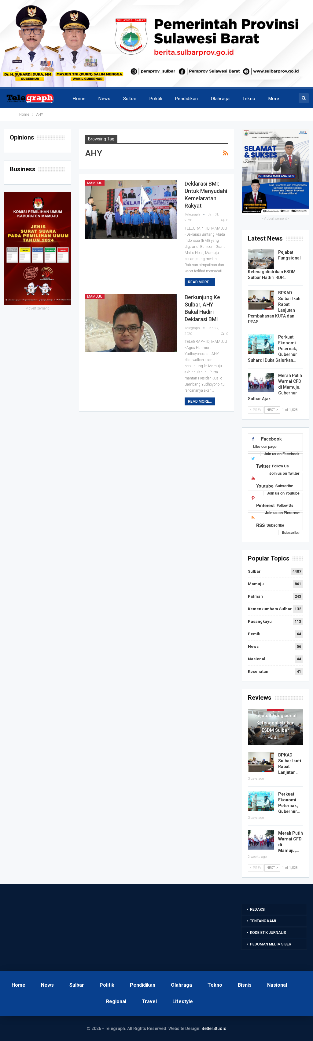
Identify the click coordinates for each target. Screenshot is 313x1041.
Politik (155, 98)
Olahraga (220, 98)
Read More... (200, 282)
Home (79, 98)
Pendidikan (186, 98)
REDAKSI (257, 909)
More (273, 98)
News (104, 98)
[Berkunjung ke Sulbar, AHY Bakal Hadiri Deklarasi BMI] (131, 323)
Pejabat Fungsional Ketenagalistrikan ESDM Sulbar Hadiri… (275, 726)
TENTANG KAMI (263, 921)
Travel (149, 1001)
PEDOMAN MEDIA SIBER (270, 944)
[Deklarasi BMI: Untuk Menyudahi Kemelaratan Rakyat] (131, 209)
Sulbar (130, 98)
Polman (255, 596)
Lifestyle (182, 1001)
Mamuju (94, 183)
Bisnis (245, 985)
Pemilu (255, 634)
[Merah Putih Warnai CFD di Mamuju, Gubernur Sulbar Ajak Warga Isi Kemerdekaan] (261, 382)
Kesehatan (258, 671)
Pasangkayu (260, 621)
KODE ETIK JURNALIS (268, 932)
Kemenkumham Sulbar (270, 609)
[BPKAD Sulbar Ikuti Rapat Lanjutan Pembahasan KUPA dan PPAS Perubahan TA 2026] (261, 300)
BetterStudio (213, 1028)
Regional (116, 1001)
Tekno (248, 98)
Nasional (256, 659)
